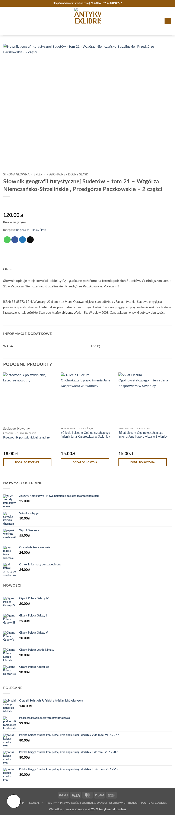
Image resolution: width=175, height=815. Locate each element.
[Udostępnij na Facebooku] (14, 239)
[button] (5, 21)
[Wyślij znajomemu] (30, 239)
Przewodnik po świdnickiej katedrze (26, 437)
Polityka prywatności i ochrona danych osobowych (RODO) (92, 803)
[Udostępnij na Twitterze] (22, 239)
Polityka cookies (154, 803)
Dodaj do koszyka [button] (27, 462)
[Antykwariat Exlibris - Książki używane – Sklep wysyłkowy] (87, 21)
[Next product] (7, 204)
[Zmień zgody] (13, 801)
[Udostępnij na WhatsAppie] (7, 239)
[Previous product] (15, 204)
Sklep (38, 174)
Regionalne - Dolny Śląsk (67, 174)
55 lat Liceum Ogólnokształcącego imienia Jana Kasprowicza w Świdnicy (143, 434)
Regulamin (36, 803)
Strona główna (16, 174)
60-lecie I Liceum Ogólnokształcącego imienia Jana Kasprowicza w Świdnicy (85, 434)
